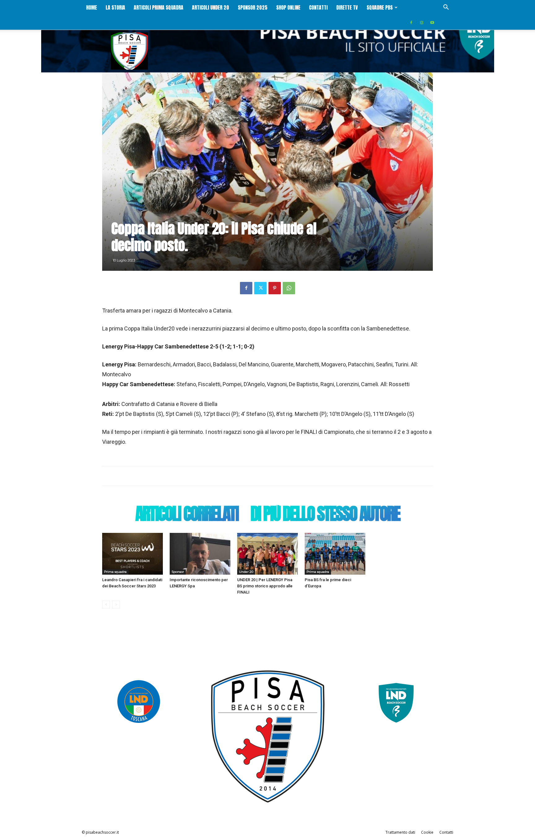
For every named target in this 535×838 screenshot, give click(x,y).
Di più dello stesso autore (325, 515)
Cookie (427, 832)
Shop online (288, 7)
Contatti (318, 7)
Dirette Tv (347, 7)
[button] (445, 8)
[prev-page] (106, 604)
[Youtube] (432, 22)
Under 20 (246, 572)
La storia (115, 7)
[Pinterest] (274, 288)
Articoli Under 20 (210, 7)
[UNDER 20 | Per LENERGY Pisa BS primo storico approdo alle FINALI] (267, 554)
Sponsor (178, 572)
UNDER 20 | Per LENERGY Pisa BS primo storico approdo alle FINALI (265, 585)
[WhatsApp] (289, 288)
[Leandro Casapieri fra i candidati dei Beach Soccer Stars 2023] (132, 554)
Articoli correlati (186, 515)
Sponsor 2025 (253, 7)
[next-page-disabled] (116, 604)
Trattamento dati (400, 832)
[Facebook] (411, 22)
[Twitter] (260, 288)
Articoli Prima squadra (158, 7)
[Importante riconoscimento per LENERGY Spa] (200, 554)
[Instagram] (421, 22)
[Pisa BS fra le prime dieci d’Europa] (335, 554)
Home (91, 7)
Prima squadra (115, 572)
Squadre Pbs (380, 7)
